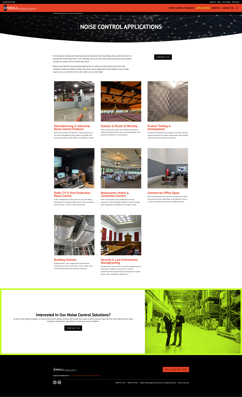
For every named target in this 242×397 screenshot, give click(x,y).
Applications (203, 8)
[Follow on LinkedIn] (55, 382)
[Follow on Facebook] (59, 382)
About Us (213, 2)
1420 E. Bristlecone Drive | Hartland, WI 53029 (85, 375)
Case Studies (226, 2)
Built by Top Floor (183, 383)
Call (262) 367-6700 (176, 369)
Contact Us (228, 8)
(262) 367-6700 (10, 2)
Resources (235, 2)
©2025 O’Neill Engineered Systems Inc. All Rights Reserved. (158, 383)
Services (216, 8)
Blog (219, 2)
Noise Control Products (181, 8)
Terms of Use (120, 383)
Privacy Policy (132, 383)
